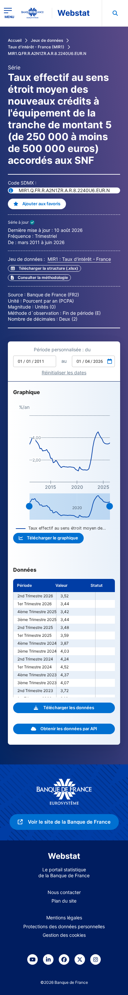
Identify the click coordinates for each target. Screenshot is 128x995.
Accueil (15, 40)
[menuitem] (115, 13)
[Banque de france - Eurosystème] (35, 13)
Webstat (73, 13)
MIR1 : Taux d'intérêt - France (79, 259)
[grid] (64, 638)
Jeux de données (47, 40)
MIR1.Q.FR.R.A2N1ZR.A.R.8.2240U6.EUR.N (47, 53)
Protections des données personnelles (64, 926)
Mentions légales (64, 917)
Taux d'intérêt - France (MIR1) (36, 46)
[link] (39, 277)
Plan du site (64, 901)
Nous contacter (64, 892)
